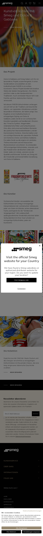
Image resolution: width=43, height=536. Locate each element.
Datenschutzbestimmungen (32, 511)
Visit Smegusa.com (21, 280)
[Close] (39, 245)
